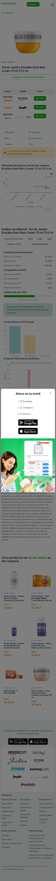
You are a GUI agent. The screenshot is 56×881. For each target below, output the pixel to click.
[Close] (50, 393)
